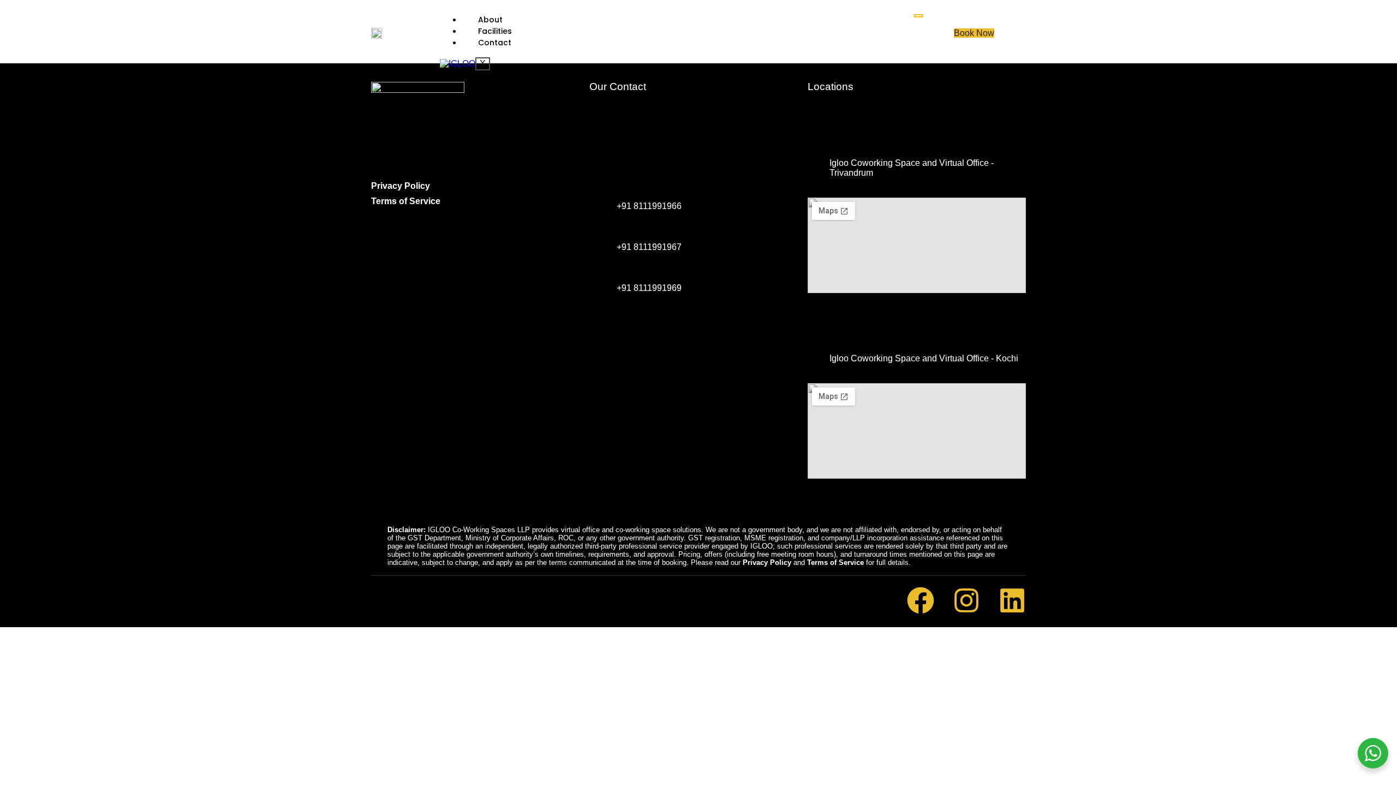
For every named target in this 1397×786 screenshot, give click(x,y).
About (490, 19)
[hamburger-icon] (918, 15)
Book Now (974, 33)
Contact (494, 42)
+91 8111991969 (649, 288)
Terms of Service (405, 201)
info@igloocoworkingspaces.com (681, 165)
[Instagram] (966, 600)
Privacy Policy (400, 185)
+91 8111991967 (649, 247)
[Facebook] (920, 600)
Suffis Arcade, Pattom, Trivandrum (682, 124)
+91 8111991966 (649, 206)
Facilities (495, 31)
